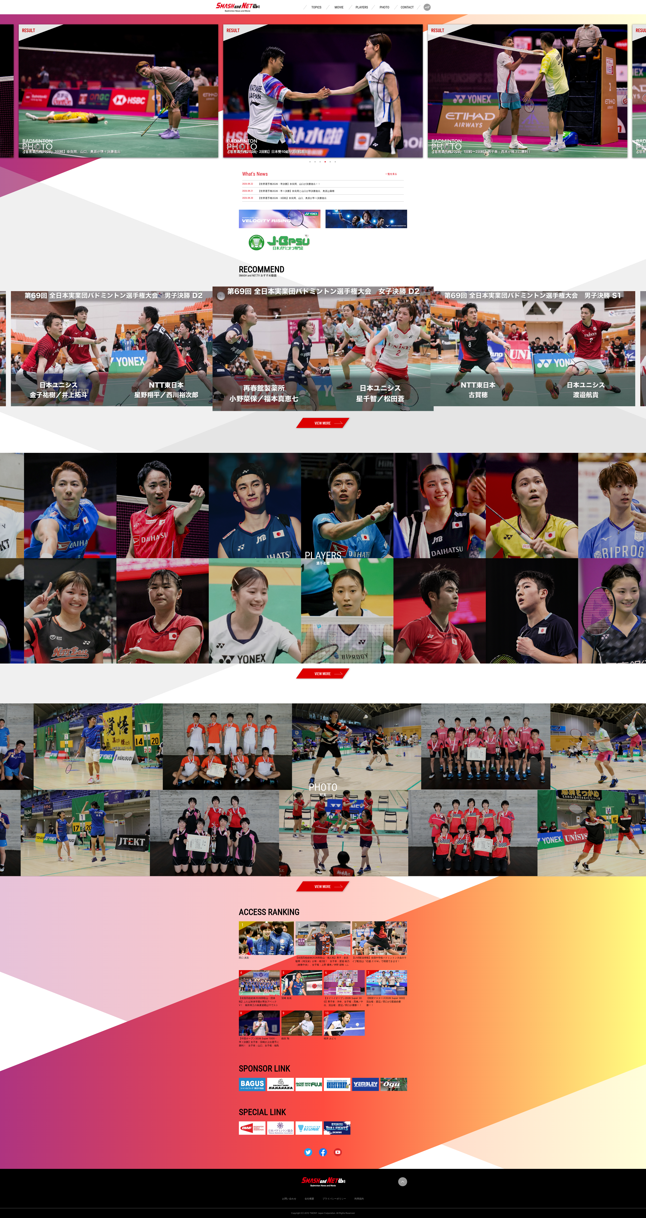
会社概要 (309, 1198)
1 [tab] (310, 161)
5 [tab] (330, 161)
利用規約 (359, 1198)
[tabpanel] (527, 91)
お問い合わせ (289, 1198)
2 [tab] (315, 161)
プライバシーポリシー (334, 1198)
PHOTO (384, 7)
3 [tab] (320, 161)
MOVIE (339, 7)
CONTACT (407, 7)
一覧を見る (391, 173)
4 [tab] (325, 161)
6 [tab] (335, 161)
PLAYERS (362, 7)
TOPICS (316, 7)
